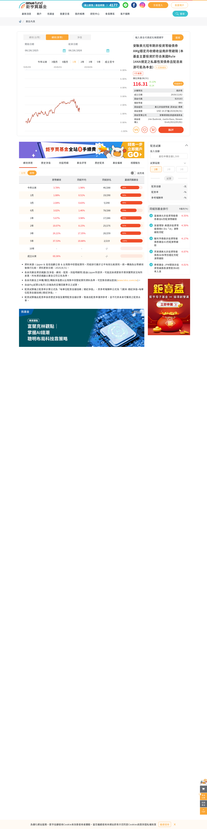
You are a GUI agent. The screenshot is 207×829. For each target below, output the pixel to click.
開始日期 (29, 44)
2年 (169, 169)
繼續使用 (164, 824)
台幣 (23, 173)
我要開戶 (179, 5)
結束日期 (73, 44)
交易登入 (158, 5)
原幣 (32, 173)
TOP (203, 811)
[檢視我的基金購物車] (203, 789)
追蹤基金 (203, 803)
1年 (156, 169)
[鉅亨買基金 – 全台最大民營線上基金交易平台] (33, 5)
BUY (171, 130)
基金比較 (202, 796)
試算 (169, 178)
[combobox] (158, 37)
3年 (182, 169)
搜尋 (182, 13)
